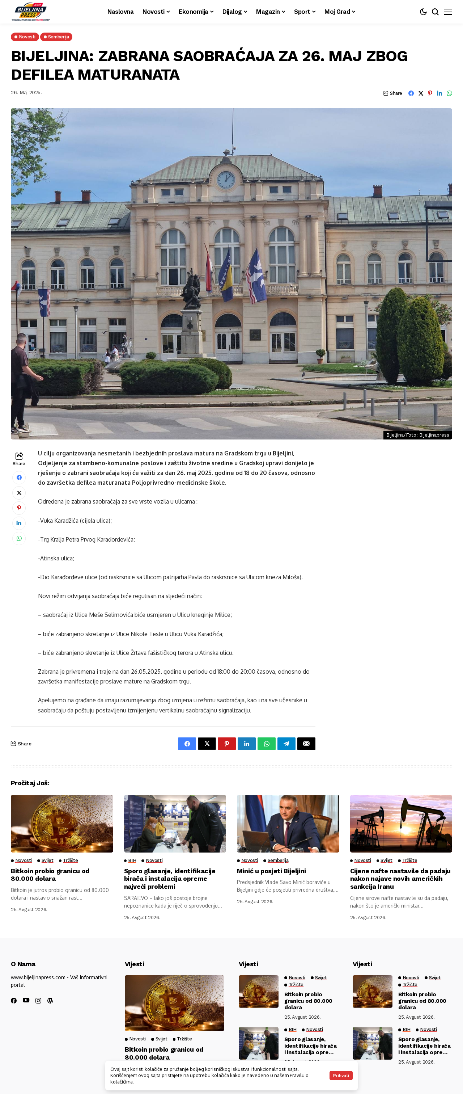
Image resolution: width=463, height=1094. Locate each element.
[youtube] (26, 1000)
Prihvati (341, 1075)
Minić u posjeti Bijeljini (271, 871)
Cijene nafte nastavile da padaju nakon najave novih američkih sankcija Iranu (400, 878)
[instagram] (38, 1000)
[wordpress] (50, 1000)
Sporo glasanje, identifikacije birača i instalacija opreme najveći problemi (170, 878)
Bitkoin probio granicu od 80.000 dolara (50, 875)
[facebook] (14, 1000)
